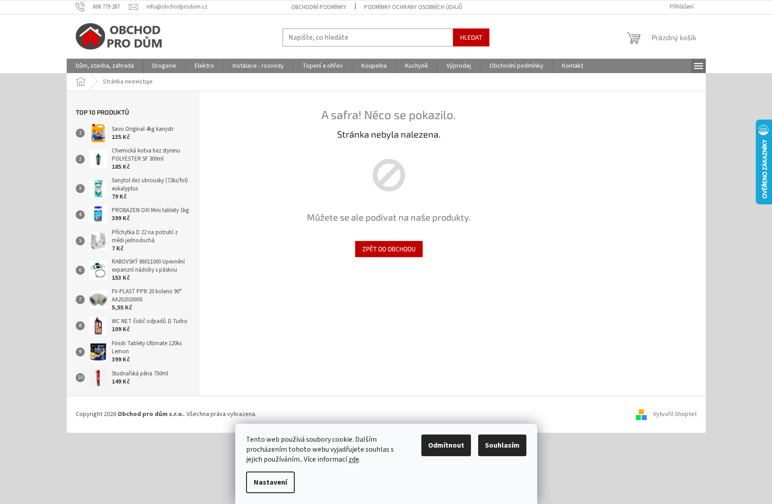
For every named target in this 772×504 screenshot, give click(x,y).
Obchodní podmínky (318, 7)
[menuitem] (105, 66)
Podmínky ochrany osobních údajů (413, 7)
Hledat (471, 37)
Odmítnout (446, 445)
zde (353, 459)
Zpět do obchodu (389, 249)
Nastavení (270, 482)
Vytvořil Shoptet (675, 414)
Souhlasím (502, 445)
